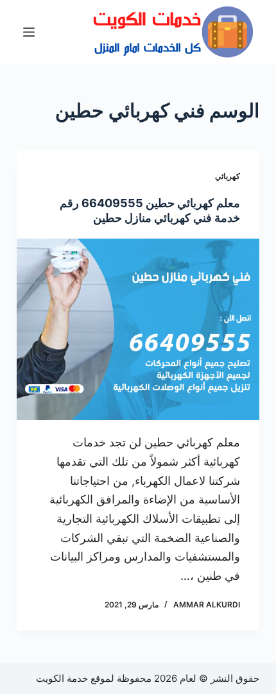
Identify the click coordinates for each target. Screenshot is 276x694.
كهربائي (227, 176)
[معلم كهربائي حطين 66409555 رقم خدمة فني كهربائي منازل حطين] (138, 330)
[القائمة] (29, 32)
